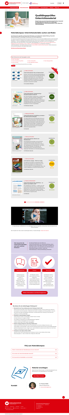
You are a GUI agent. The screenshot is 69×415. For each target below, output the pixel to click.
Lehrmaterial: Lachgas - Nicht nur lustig (33, 160)
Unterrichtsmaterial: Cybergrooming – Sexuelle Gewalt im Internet (33, 94)
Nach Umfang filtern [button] (32, 60)
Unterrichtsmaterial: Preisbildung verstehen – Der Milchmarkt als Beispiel (34, 116)
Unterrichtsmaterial (24, 7)
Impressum (6, 406)
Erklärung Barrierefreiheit (10, 409)
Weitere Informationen (45, 230)
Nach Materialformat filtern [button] (33, 62)
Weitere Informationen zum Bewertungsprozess (34, 292)
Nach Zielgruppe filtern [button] (49, 60)
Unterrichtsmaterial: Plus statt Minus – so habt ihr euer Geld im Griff (33, 183)
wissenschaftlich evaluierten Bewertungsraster (40, 44)
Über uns (57, 7)
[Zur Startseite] (13, 3)
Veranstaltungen (44, 7)
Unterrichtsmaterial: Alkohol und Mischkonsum (31, 139)
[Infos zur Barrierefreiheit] (63, 3)
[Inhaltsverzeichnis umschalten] (1, 33)
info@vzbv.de (38, 408)
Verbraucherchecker (34, 7)
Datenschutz (12, 406)
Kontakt (22, 406)
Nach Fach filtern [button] (15, 62)
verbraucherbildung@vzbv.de (45, 387)
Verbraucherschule (14, 7)
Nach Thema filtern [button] (15, 59)
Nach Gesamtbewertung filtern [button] (17, 60)
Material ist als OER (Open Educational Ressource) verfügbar (22, 64)
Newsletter (52, 3)
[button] (34, 218)
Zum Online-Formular (39, 376)
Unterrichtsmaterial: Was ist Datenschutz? (34, 72)
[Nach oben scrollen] (63, 397)
